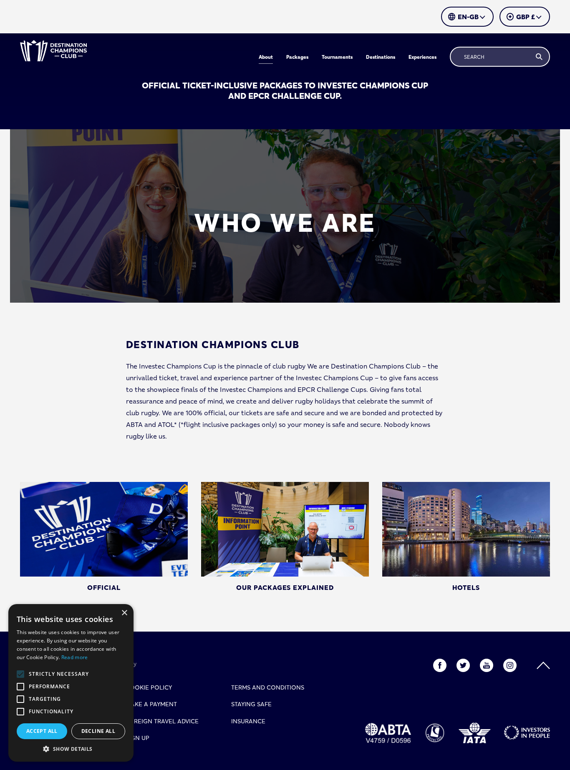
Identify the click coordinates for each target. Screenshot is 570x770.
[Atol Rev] (434, 732)
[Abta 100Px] (388, 733)
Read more (74, 657)
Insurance (248, 721)
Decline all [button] (98, 731)
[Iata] (475, 732)
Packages (297, 57)
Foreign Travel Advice (162, 721)
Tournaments (337, 57)
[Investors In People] (527, 733)
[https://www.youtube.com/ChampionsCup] (486, 665)
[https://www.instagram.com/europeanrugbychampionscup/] (510, 665)
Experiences (422, 57)
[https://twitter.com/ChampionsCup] (463, 665)
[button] (71, 749)
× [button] (124, 613)
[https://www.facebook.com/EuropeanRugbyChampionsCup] (439, 665)
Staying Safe (251, 704)
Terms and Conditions (267, 687)
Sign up (137, 738)
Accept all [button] (42, 731)
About (266, 57)
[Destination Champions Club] (53, 50)
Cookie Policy (149, 687)
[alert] (71, 683)
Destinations (380, 57)
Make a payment (151, 704)
